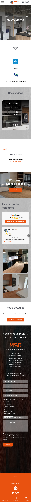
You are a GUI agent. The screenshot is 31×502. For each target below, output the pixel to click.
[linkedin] (28, 2)
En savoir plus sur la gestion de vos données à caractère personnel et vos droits (14, 437)
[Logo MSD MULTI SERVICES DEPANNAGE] (15, 2)
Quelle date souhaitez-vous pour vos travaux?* (15, 400)
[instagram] (26, 2)
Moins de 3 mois (9, 408)
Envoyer (8, 445)
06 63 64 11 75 (16, 500)
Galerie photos (15, 190)
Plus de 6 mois (9, 411)
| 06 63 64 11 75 (20, 350)
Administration (15, 483)
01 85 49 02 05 (10, 350)
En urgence (8, 404)
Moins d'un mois (9, 406)
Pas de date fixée (10, 413)
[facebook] (23, 2)
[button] (2, 235)
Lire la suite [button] (7, 241)
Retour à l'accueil (15, 161)
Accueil (4, 149)
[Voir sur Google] (5, 230)
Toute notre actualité (15, 320)
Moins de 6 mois (9, 410)
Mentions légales (15, 480)
